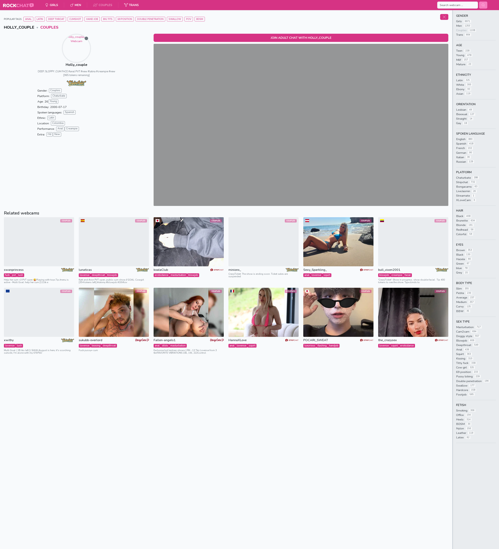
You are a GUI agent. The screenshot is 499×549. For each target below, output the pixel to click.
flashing (322, 345)
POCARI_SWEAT (315, 340)
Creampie (72, 128)
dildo (165, 345)
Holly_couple (76, 64)
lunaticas (85, 270)
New (57, 134)
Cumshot (75, 19)
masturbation (178, 275)
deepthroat (98, 275)
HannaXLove (237, 340)
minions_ (234, 270)
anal (306, 275)
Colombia (58, 123)
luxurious (309, 345)
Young (53, 101)
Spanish (69, 112)
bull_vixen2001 (389, 270)
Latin (40, 19)
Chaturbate (58, 96)
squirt (327, 275)
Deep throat (56, 19)
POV (188, 19)
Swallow (175, 19)
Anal (28, 19)
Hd (49, 134)
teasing (96, 345)
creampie (396, 275)
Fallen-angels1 (165, 340)
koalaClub (161, 270)
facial (408, 275)
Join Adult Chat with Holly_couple (301, 38)
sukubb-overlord (90, 340)
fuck (7, 275)
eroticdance (161, 275)
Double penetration (150, 19)
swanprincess (14, 270)
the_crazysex (387, 340)
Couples (49, 27)
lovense (84, 275)
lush (20, 275)
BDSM (199, 19)
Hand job (92, 19)
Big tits (107, 19)
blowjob (112, 275)
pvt (14, 275)
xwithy (9, 340)
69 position (125, 19)
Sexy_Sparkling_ (315, 270)
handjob (333, 345)
